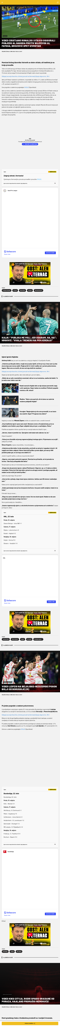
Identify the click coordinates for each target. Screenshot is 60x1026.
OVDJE (26, 87)
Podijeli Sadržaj (29, 1023)
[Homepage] (58, 2)
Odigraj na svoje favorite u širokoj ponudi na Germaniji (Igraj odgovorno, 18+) (25, 76)
